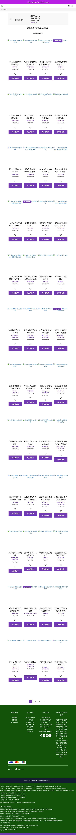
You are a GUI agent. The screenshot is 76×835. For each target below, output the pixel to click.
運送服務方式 (30, 722)
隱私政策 (30, 731)
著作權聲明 (14, 722)
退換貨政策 (30, 727)
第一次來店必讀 (30, 718)
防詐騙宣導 (30, 729)
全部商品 (3, 9)
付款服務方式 (30, 724)
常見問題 (14, 720)
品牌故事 (14, 718)
